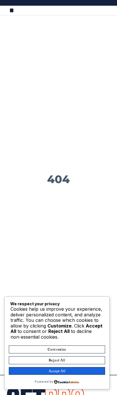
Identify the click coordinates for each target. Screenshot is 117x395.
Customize (56, 349)
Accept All (57, 371)
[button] (12, 10)
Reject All (57, 360)
